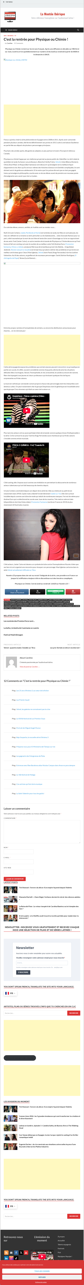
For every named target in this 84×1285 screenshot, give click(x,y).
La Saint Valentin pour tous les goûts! (30, 793)
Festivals (61, 1248)
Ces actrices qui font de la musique (29, 784)
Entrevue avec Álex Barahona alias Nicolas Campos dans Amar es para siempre (45, 765)
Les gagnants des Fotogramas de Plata (30, 756)
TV (15, 35)
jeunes (42, 604)
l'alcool (49, 604)
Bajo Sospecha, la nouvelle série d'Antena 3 (32, 737)
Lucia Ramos (22, 606)
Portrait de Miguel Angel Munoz (28, 728)
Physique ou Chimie (72, 606)
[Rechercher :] (42, 1013)
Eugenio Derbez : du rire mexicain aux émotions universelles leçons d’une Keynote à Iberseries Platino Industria (47, 1145)
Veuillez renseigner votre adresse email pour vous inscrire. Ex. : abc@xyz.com (39, 967)
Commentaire (10, 818)
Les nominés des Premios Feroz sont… (19, 621)
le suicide (7, 606)
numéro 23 (60, 606)
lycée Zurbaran (34, 606)
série (6, 608)
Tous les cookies (42, 1271)
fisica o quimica (10, 604)
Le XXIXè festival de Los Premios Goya (30, 719)
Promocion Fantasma (39, 502)
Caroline (9, 43)
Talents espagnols (64, 1244)
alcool (25, 600)
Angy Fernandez (55, 600)
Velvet (57, 162)
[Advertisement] (42, 120)
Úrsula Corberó (15, 608)
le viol (14, 606)
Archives (10, 35)
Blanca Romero (10, 602)
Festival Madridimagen (13, 635)
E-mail (7, 858)
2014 (5, 35)
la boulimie (69, 604)
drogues (59, 602)
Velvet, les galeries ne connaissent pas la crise (33, 709)
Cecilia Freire (22, 602)
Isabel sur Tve (56, 494)
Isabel (23, 233)
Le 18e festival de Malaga (25, 775)
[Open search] (78, 30)
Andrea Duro (42, 600)
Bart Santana (67, 600)
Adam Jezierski (16, 600)
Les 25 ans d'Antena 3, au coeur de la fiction (32, 690)
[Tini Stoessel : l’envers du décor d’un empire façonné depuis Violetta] (10, 888)
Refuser (42, 1277)
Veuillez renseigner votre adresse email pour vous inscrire (40, 958)
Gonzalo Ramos (23, 604)
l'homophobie (58, 604)
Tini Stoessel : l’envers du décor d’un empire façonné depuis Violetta (45, 887)
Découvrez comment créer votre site (19, 1058)
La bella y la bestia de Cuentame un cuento (21, 628)
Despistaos (44, 602)
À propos (61, 1236)
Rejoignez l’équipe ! (65, 1256)
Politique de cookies (41, 1282)
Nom (6, 847)
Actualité (61, 1240)
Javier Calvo (34, 604)
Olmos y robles (17, 247)
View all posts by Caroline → (30, 667)
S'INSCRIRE (23, 972)
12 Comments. (18, 43)
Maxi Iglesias (45, 606)
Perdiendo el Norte (33, 233)
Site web (7, 868)
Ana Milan (33, 600)
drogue (52, 602)
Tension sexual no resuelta (21, 250)
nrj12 (53, 606)
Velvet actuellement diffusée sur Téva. (21, 570)
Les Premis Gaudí (22, 700)
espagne (66, 602)
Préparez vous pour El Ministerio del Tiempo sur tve (35, 747)
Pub (59, 1252)
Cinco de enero (33, 602)
